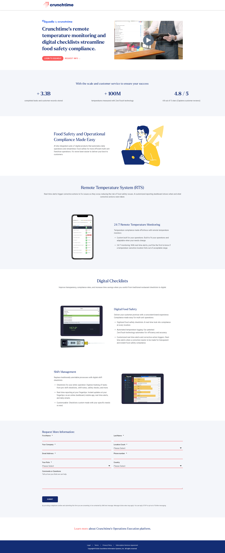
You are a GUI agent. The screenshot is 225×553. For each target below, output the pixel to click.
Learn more (81, 528)
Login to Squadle (52, 58)
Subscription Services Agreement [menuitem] (127, 545)
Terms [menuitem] (97, 545)
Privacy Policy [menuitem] (107, 545)
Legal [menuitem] (89, 545)
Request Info (71, 58)
